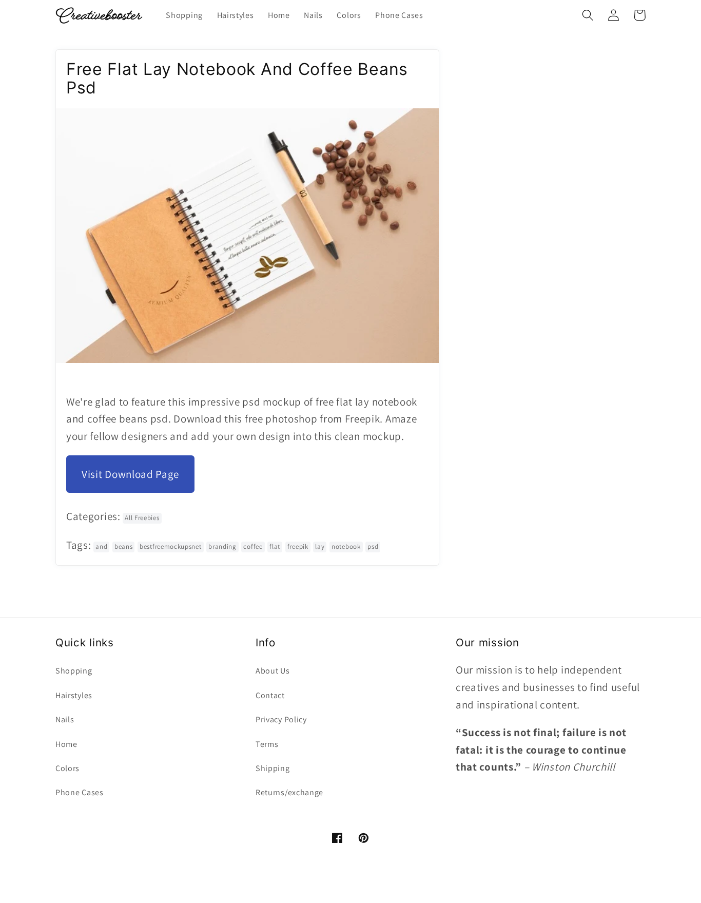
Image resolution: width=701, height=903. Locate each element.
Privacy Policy (281, 719)
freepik (297, 546)
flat (274, 546)
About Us (273, 670)
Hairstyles (73, 695)
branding (222, 546)
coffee (252, 546)
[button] (588, 15)
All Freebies (142, 517)
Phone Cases (79, 792)
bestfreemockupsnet (170, 546)
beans (123, 546)
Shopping (73, 670)
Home (66, 744)
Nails (64, 719)
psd (372, 546)
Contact (270, 695)
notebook (346, 546)
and (101, 546)
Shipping (273, 768)
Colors (67, 768)
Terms (267, 744)
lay (319, 546)
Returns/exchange (289, 792)
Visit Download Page (130, 474)
